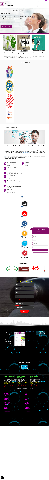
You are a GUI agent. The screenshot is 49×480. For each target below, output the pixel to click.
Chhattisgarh (7, 394)
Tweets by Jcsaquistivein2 (29, 331)
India (6, 409)
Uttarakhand (27, 408)
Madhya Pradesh (8, 401)
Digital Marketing (16, 10)
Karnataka (7, 399)
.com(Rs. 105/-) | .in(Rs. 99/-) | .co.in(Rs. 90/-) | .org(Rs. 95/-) (25, 33)
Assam (6, 393)
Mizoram (7, 403)
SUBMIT (40, 250)
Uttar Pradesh (8, 411)
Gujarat (26, 395)
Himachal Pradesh (28, 397)
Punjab (26, 404)
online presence (26, 152)
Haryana (7, 397)
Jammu (6, 398)
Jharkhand (26, 398)
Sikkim (25, 406)
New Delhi (26, 403)
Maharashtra (27, 401)
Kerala (25, 399)
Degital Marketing (8, 343)
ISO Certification (22, 5)
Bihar (25, 393)
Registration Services (42, 5)
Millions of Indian (29, 150)
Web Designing (34, 5)
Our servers (6, 156)
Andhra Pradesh (8, 392)
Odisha (6, 404)
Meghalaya (7, 402)
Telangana (26, 407)
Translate (46, 3)
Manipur (26, 402)
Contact (22, 10)
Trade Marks (28, 5)
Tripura (6, 408)
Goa (6, 395)
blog (5, 339)
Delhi (25, 394)
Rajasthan (7, 406)
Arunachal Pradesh (28, 392)
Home (14, 5)
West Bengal (27, 411)
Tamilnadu (7, 407)
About (17, 5)
